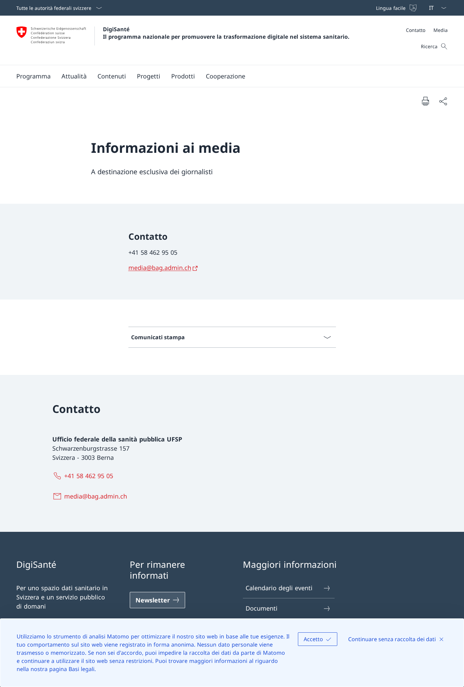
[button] (33, 76)
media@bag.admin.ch (159, 268)
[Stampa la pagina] (425, 101)
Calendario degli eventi (279, 588)
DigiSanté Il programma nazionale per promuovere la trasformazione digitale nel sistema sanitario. (226, 32)
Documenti (262, 608)
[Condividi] (443, 101)
